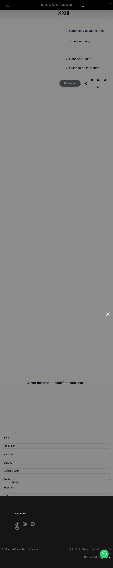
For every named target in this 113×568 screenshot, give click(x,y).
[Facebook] (17, 528)
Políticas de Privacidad (13, 549)
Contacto (34, 549)
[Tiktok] (17, 524)
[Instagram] (25, 524)
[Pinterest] (33, 524)
